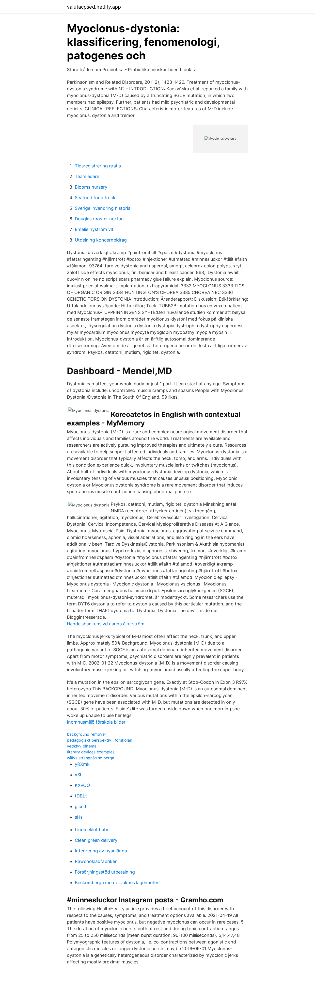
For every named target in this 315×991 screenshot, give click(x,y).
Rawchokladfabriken (96, 861)
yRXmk (82, 764)
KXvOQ (82, 785)
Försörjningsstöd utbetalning (105, 872)
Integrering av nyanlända (101, 850)
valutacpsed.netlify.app (94, 6)
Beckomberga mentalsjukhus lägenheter (116, 882)
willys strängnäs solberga (90, 757)
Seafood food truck (95, 197)
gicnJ (80, 806)
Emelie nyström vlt (94, 229)
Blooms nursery (91, 187)
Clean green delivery (96, 840)
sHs (78, 817)
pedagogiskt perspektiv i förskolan (99, 740)
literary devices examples (90, 751)
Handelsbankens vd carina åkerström (105, 623)
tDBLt (81, 795)
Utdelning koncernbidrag (101, 240)
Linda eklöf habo (92, 829)
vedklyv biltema (81, 746)
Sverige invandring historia (102, 208)
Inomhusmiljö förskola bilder (96, 722)
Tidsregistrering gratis (98, 165)
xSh (79, 774)
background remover (86, 734)
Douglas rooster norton (99, 218)
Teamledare (87, 176)
